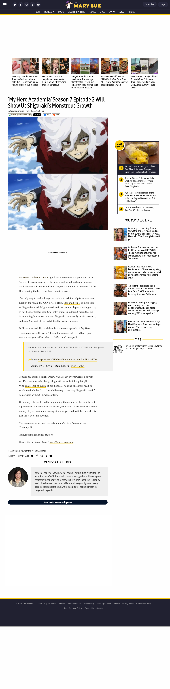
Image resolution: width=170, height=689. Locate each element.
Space (102, 12)
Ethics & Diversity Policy (123, 604)
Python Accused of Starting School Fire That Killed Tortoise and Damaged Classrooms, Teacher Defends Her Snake (140, 169)
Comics (93, 12)
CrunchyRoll (26, 451)
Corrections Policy (143, 604)
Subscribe (149, 4)
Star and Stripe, (72, 302)
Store (132, 12)
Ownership (89, 608)
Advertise (52, 604)
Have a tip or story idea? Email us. (141, 346)
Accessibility (89, 604)
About (122, 12)
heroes (34, 277)
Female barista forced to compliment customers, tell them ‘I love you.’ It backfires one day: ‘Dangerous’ (54, 80)
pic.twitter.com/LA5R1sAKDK (81, 359)
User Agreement (104, 604)
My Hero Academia (39, 451)
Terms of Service (74, 604)
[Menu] (4, 4)
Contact (99, 608)
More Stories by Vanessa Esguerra (58, 502)
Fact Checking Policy (73, 608)
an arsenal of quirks (35, 385)
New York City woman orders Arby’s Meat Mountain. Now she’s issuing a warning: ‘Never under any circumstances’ (144, 325)
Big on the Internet (77, 12)
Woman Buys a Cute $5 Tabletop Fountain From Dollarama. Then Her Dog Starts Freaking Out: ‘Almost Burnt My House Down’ (144, 82)
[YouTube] (38, 6)
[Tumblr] (32, 6)
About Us (41, 604)
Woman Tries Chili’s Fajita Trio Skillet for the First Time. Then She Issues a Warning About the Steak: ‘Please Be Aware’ (114, 80)
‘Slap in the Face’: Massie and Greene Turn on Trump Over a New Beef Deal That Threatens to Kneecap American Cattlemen (144, 290)
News (38, 12)
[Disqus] (58, 550)
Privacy (61, 604)
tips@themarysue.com (61, 442)
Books (61, 12)
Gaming (112, 12)
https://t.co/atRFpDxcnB (51, 359)
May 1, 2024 (77, 365)
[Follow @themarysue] (14, 6)
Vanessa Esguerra (17, 111)
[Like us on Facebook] (20, 6)
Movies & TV (49, 12)
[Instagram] (26, 6)
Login (163, 4)
